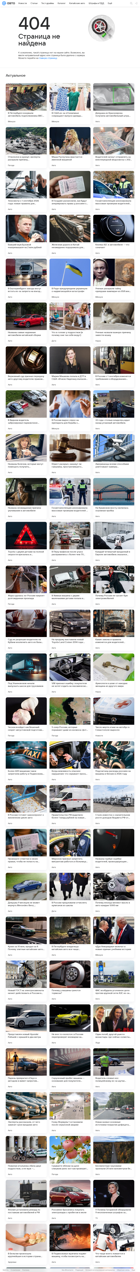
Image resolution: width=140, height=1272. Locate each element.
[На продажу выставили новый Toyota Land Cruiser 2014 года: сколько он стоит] (70, 630)
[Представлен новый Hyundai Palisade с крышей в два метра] (26, 1025)
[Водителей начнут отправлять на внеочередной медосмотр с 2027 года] (113, 147)
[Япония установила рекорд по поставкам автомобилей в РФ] (26, 1200)
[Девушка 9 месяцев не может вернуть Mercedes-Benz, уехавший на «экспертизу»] (26, 893)
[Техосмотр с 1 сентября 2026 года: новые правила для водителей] (26, 191)
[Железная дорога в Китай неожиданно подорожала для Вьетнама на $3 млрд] (70, 235)
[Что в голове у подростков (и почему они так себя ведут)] (70, 323)
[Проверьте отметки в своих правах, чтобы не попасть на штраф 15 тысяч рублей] (26, 849)
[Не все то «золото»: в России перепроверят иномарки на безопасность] (70, 1025)
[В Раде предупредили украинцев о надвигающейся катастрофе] (70, 279)
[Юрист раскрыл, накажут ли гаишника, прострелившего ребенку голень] (70, 454)
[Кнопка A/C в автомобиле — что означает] (113, 235)
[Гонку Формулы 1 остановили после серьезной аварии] (70, 1112)
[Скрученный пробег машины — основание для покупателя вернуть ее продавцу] (70, 1068)
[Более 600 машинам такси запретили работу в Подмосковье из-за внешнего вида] (26, 761)
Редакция (79, 1270)
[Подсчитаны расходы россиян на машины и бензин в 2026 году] (113, 761)
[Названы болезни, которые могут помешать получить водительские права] (26, 454)
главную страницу (48, 58)
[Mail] (4, 3)
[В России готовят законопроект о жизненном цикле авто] (26, 805)
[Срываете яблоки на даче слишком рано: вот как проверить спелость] (70, 1156)
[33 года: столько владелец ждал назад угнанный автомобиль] (113, 410)
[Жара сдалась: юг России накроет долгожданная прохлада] (26, 586)
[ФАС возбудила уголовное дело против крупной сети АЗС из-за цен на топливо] (113, 981)
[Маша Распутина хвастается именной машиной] (70, 147)
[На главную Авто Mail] (10, 3)
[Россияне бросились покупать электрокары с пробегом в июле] (70, 1200)
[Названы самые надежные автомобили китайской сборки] (26, 323)
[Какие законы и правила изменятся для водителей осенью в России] (113, 630)
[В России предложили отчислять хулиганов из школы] (70, 893)
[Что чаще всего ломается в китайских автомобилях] (113, 1244)
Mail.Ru (5, 1270)
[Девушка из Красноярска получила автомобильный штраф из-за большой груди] (113, 103)
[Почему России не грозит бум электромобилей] (113, 586)
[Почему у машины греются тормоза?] (70, 981)
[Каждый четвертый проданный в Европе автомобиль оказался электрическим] (113, 542)
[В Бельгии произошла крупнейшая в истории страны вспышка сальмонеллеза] (26, 1244)
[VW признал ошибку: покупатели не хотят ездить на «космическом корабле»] (70, 674)
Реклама (25, 1270)
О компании (15, 1270)
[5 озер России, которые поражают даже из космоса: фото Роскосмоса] (70, 717)
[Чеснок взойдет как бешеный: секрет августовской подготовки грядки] (26, 717)
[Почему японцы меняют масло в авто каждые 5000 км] (113, 893)
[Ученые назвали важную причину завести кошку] (113, 323)
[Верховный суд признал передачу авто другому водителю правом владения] (26, 367)
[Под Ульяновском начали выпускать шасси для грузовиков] (26, 674)
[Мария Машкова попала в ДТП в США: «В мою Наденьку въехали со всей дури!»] (70, 367)
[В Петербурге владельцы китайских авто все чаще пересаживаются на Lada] (70, 937)
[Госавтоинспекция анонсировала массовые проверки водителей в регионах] (70, 498)
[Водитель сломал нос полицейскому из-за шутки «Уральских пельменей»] (113, 1068)
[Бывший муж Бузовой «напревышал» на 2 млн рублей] (26, 235)
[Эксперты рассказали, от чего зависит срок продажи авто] (26, 1112)
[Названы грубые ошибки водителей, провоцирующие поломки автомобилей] (113, 849)
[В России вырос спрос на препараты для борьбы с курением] (70, 410)
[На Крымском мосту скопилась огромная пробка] (113, 498)
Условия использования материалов (100, 1270)
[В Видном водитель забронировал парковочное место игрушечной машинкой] (26, 410)
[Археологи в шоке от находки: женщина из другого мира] (113, 674)
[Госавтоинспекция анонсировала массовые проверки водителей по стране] (113, 191)
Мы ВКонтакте (67, 1270)
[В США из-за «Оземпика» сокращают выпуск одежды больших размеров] (70, 103)
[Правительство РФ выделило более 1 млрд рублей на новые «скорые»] (70, 805)
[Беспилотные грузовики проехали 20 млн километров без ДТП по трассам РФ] (113, 1156)
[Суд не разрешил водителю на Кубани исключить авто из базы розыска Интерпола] (26, 630)
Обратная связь (123, 1270)
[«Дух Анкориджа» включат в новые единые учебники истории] (113, 937)
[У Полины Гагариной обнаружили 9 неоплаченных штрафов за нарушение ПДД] (113, 1200)
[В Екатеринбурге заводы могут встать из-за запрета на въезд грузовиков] (26, 279)
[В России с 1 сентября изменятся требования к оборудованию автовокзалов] (113, 367)
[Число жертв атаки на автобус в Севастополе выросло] (113, 717)
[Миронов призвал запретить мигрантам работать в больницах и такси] (70, 849)
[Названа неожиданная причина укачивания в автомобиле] (26, 498)
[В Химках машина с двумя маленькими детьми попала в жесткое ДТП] (70, 586)
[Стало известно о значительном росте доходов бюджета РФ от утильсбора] (113, 805)
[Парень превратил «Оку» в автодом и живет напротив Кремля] (26, 1068)
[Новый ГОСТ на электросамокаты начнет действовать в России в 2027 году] (26, 981)
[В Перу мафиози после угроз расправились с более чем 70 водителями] (70, 542)
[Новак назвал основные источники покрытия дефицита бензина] (113, 1112)
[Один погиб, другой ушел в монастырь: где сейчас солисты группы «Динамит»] (113, 1025)
